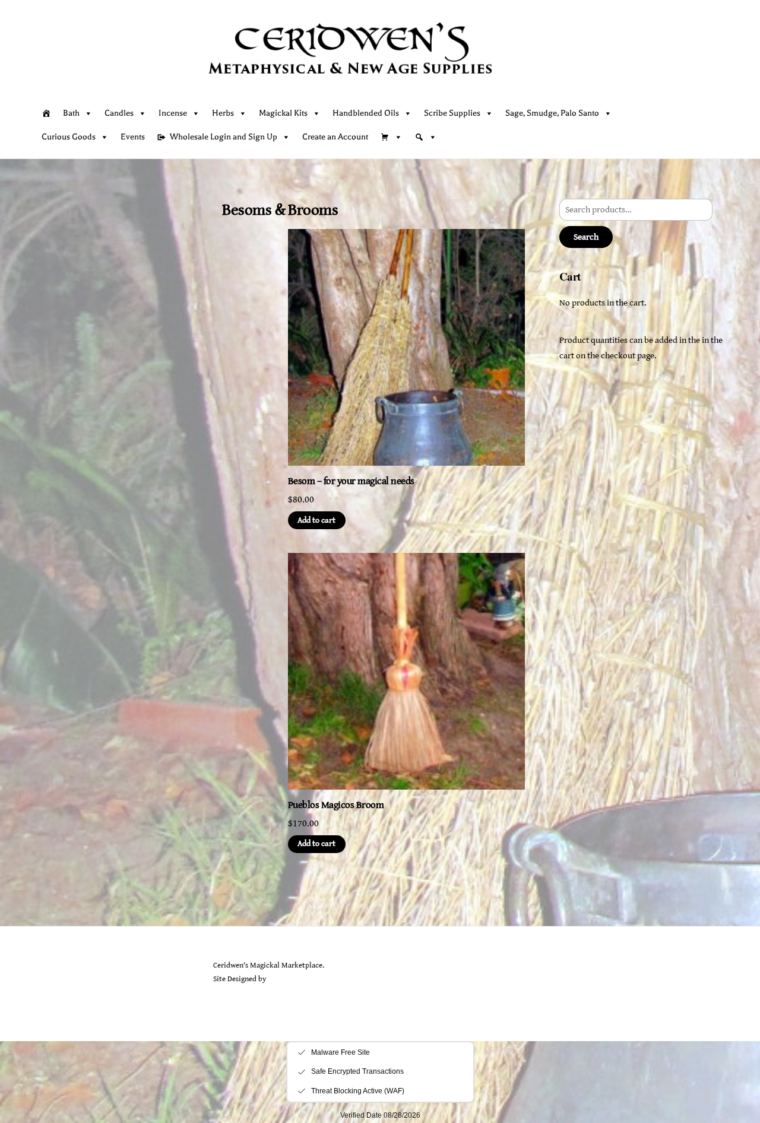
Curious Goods (69, 137)
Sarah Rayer (286, 979)
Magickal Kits (283, 113)
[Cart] (712, 125)
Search (586, 237)
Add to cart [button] (316, 520)
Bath (71, 113)
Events (133, 137)
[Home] (46, 113)
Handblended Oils (365, 113)
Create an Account (335, 137)
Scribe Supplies (452, 113)
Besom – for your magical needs (351, 481)
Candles (119, 113)
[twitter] (47, 996)
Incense (173, 113)
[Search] (425, 137)
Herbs (223, 113)
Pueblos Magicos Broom (336, 805)
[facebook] (75, 996)
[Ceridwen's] (375, 88)
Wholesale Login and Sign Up (223, 137)
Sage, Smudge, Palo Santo (552, 113)
